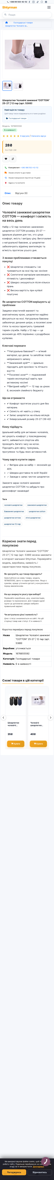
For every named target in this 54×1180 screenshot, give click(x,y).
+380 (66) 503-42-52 (29, 167)
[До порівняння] (12, 159)
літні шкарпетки (33, 518)
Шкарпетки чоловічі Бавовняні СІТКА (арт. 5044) (13, 724)
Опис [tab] (8, 193)
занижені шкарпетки (37, 505)
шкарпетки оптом (12, 518)
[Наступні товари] (50, 717)
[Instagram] (33, 2)
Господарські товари (23, 22)
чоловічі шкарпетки (13, 505)
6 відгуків (24, 136)
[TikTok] (37, 2)
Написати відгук (38, 136)
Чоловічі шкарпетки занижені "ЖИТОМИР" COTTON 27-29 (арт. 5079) (38, 724)
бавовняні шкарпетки (14, 511)
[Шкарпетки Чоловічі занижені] (27, 54)
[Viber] (42, 2)
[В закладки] (6, 159)
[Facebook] (29, 2)
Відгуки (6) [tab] (21, 193)
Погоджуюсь (14, 1172)
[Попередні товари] (3, 717)
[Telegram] (46, 2)
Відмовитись (40, 1172)
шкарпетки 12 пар (12, 524)
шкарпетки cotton (37, 511)
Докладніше (38, 1166)
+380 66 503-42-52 (18, 2)
